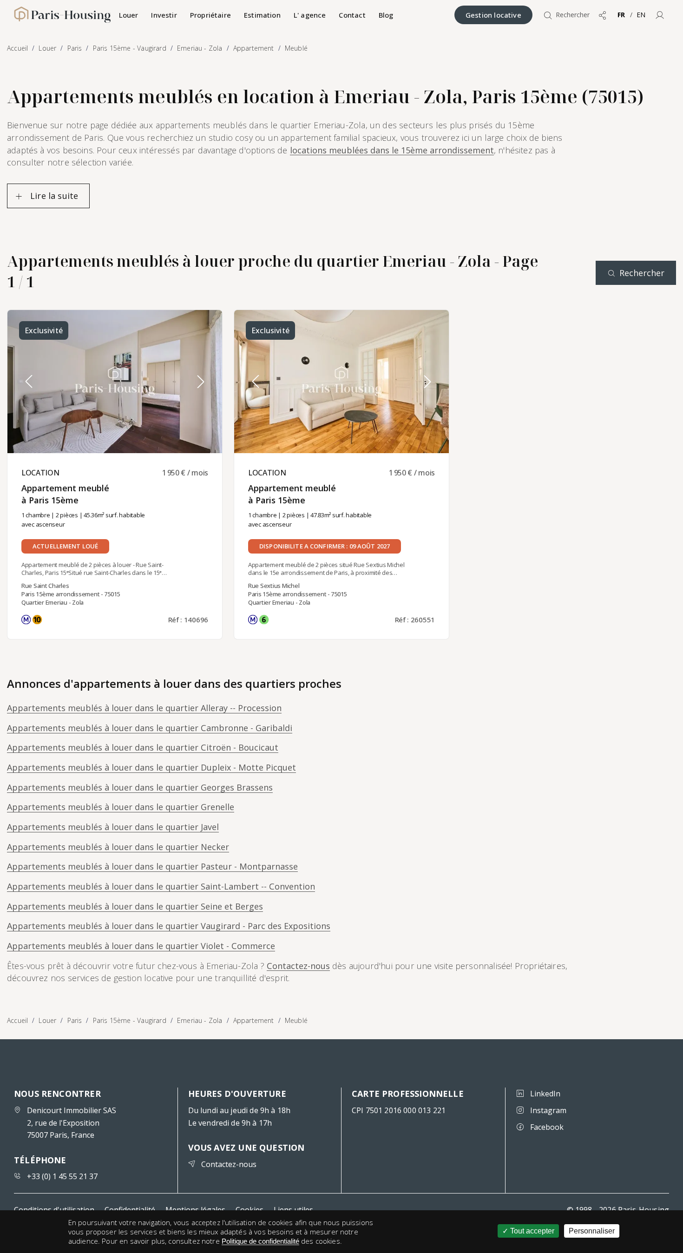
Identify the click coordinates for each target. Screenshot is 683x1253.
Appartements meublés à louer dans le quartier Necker (118, 846)
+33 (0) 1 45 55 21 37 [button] (62, 1176)
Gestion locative (493, 15)
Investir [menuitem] (164, 15)
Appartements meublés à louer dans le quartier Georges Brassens (140, 787)
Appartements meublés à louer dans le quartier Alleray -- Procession (144, 707)
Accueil (17, 1020)
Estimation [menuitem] (262, 15)
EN (641, 14)
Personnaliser (592, 1231)
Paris (74, 1020)
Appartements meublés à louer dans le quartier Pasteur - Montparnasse (152, 866)
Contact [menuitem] (352, 15)
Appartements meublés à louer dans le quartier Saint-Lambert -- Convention (161, 886)
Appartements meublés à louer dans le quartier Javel (113, 826)
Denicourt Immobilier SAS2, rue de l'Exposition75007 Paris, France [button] (71, 1122)
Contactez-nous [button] (228, 1164)
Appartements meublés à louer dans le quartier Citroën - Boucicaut (142, 747)
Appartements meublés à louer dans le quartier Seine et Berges (135, 906)
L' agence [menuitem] (310, 15)
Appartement (253, 1020)
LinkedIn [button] (545, 1093)
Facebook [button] (547, 1127)
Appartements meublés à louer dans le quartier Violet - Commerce (141, 945)
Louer (47, 1020)
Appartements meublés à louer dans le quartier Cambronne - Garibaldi (149, 727)
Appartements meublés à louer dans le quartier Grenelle (120, 806)
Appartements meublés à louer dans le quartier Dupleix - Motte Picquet (151, 767)
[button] (659, 15)
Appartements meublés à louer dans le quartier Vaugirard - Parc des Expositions (168, 925)
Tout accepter (531, 1231)
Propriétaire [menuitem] (210, 15)
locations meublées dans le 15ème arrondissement (392, 150)
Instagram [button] (548, 1110)
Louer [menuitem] (128, 15)
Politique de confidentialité (260, 1241)
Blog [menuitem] (386, 15)
